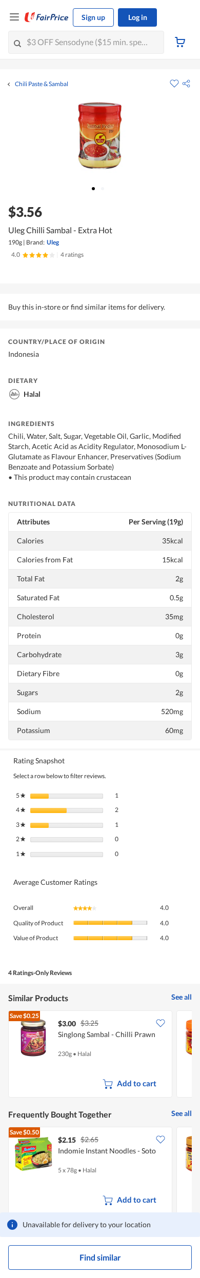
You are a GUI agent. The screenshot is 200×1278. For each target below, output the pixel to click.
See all (181, 996)
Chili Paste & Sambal (41, 84)
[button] (186, 83)
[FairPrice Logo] (47, 17)
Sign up (93, 17)
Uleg (53, 242)
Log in (137, 17)
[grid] (100, 1055)
